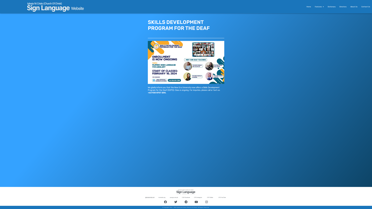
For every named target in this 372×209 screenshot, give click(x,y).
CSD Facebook (186, 197)
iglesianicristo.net (149, 197)
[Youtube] (196, 202)
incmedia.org (161, 197)
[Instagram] (206, 202)
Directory (343, 7)
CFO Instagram (198, 197)
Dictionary (332, 7)
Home (309, 7)
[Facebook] (165, 202)
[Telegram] (186, 202)
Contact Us (365, 7)
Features (318, 7)
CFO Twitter (210, 197)
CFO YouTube (222, 197)
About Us (353, 7)
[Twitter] (176, 202)
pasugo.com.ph (174, 197)
